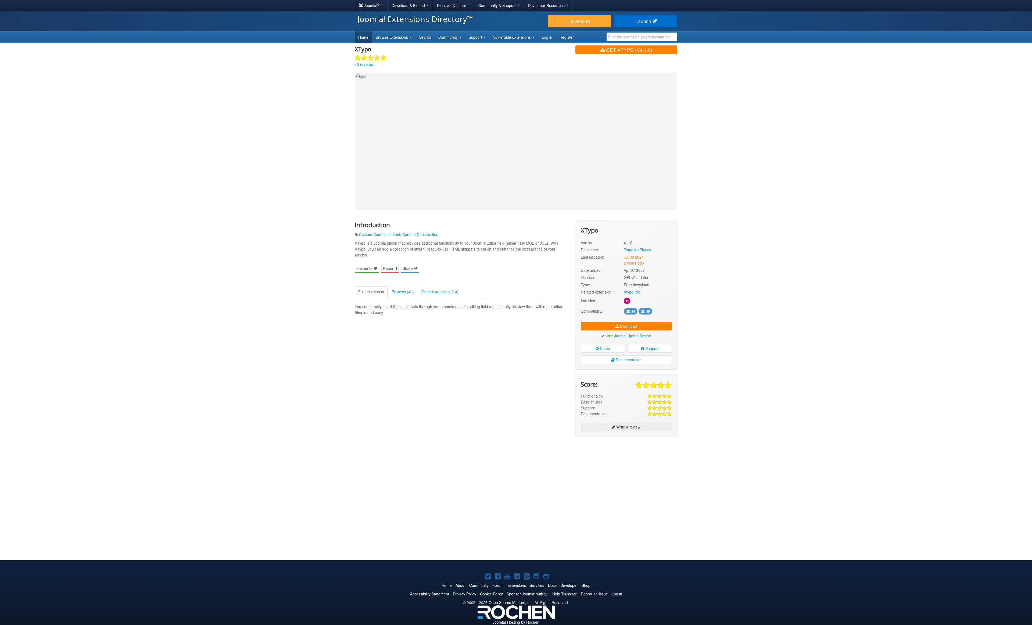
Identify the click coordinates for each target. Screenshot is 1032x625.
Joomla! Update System (632, 335)
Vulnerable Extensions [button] (512, 37)
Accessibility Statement (429, 594)
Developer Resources (547, 5)
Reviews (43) (403, 291)
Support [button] (476, 37)
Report (389, 268)
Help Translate (564, 594)
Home (363, 37)
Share (408, 268)
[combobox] (642, 37)
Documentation (628, 359)
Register (567, 37)
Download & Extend (409, 5)
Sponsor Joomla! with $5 (528, 594)
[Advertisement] (626, 475)
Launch (644, 21)
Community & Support (497, 5)
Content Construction (420, 234)
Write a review (627, 427)
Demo (604, 348)
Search (425, 37)
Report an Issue (594, 594)
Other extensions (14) (439, 291)
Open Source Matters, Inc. (511, 602)
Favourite (365, 268)
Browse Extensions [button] (392, 37)
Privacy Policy (464, 594)
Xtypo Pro (632, 292)
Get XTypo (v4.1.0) (628, 49)
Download (579, 21)
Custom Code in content (379, 234)
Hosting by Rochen (516, 622)
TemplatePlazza (637, 249)
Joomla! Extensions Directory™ (415, 18)
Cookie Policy (491, 594)
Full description (371, 291)
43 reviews (364, 64)
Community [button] (448, 37)
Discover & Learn (452, 5)
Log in (547, 37)
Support (651, 348)
